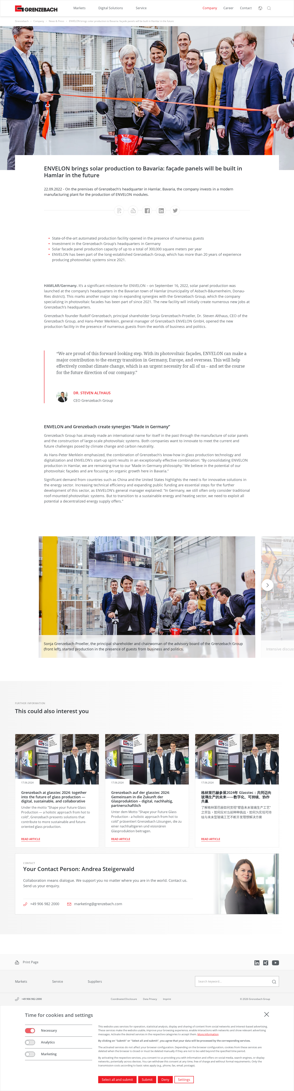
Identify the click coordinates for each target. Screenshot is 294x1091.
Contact (246, 8)
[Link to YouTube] (275, 962)
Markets (79, 8)
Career (228, 8)
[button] (269, 8)
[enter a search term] (274, 981)
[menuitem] (79, 8)
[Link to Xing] (266, 962)
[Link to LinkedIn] (257, 962)
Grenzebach (22, 21)
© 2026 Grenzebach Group (255, 999)
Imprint (167, 999)
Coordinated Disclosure (124, 999)
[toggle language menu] (260, 8)
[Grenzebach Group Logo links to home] (36, 8)
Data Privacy (150, 999)
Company (210, 8)
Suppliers (95, 981)
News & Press (56, 21)
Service (141, 8)
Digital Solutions (110, 8)
